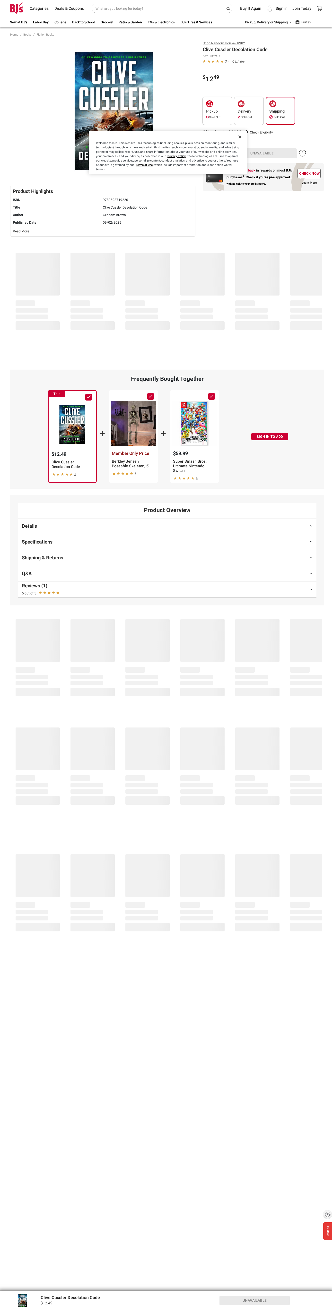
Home (14, 34)
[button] (261, 132)
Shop (224, 43)
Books (27, 34)
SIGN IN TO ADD (270, 437)
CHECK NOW (309, 173)
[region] (168, 152)
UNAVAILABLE (262, 153)
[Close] (240, 137)
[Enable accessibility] (327, 1214)
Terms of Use (144, 165)
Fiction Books (45, 34)
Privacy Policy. (176, 156)
